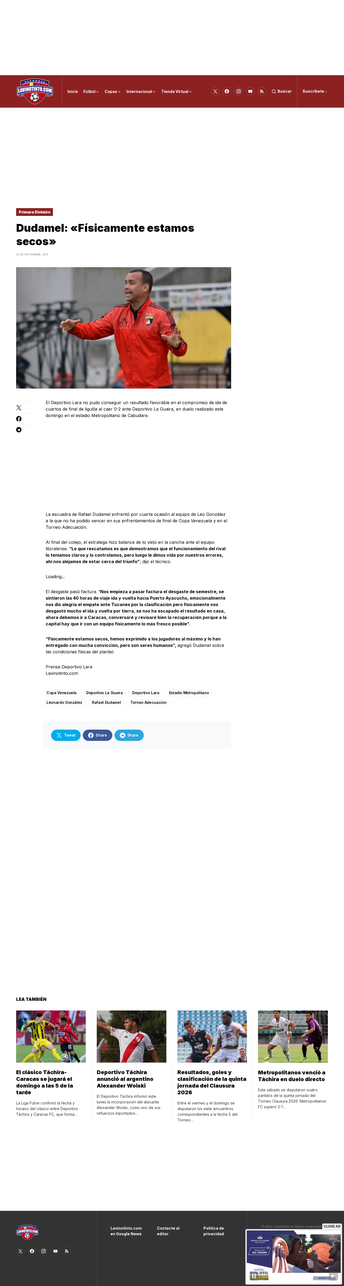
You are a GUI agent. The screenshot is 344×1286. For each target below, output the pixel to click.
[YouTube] (250, 91)
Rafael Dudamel (106, 702)
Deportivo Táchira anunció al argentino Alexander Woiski (125, 1079)
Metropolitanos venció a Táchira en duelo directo (291, 1075)
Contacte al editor (168, 1231)
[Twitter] (215, 91)
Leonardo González (64, 702)
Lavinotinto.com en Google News (125, 1231)
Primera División (34, 212)
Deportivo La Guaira (104, 692)
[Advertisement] (172, 37)
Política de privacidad (213, 1231)
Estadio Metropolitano (189, 692)
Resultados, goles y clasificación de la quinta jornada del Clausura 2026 (211, 1082)
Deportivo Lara (145, 692)
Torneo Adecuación (148, 702)
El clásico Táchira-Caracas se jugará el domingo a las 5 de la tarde (44, 1082)
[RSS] (261, 91)
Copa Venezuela (61, 692)
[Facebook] (227, 91)
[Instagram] (238, 91)
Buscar (285, 91)
